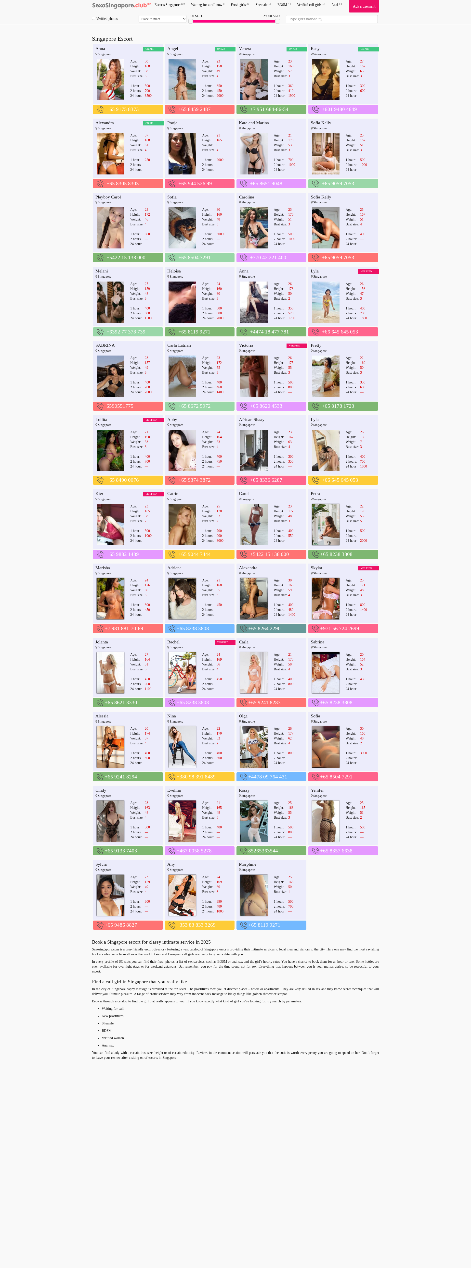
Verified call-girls (311, 4)
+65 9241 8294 (121, 777)
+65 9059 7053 (338, 183)
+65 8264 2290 (264, 628)
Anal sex (108, 1045)
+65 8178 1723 (338, 406)
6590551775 (119, 406)
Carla (244, 642)
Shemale (263, 4)
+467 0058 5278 (194, 851)
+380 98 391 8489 (196, 777)
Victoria (246, 345)
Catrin (172, 493)
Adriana (174, 567)
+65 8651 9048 (266, 183)
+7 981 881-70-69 (124, 628)
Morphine (247, 864)
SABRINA (105, 345)
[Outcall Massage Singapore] (121, 6)
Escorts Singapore (170, 4)
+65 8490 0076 (122, 480)
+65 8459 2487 (194, 109)
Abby (172, 419)
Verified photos (107, 19)
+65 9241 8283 (264, 702)
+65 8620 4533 (266, 406)
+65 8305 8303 (122, 183)
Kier (99, 493)
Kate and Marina (254, 122)
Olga (243, 716)
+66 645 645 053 (340, 332)
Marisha (102, 567)
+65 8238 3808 (336, 554)
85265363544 (263, 851)
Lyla (315, 271)
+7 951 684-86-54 (269, 109)
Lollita (101, 419)
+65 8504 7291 (194, 257)
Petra (315, 493)
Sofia (172, 197)
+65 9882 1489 (122, 554)
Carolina (246, 197)
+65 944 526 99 (195, 183)
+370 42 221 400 (268, 257)
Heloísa (174, 271)
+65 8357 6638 (336, 851)
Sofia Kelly (321, 122)
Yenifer (317, 790)
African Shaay (251, 419)
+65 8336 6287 (266, 480)
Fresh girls (240, 4)
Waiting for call (113, 1008)
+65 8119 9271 (194, 332)
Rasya (316, 48)
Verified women (113, 1038)
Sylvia (101, 864)
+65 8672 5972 (194, 406)
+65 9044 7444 (194, 554)
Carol (244, 493)
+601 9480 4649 (339, 109)
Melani (101, 271)
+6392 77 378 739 (125, 332)
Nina (171, 716)
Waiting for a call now (208, 4)
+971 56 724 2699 (339, 628)
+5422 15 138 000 (125, 257)
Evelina (174, 790)
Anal (336, 4)
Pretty (316, 345)
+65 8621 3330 (121, 702)
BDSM (284, 4)
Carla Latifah (179, 345)
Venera (245, 48)
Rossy (244, 790)
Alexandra (104, 122)
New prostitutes (112, 1016)
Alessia (101, 716)
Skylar (316, 567)
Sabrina (317, 642)
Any (171, 864)
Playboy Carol (108, 197)
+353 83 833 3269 (196, 925)
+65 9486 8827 (121, 925)
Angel (172, 48)
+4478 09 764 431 (267, 777)
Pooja (172, 122)
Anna (100, 48)
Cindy (100, 790)
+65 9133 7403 (121, 851)
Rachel (173, 642)
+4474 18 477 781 (269, 332)
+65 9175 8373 (122, 109)
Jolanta (101, 642)
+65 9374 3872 (194, 480)
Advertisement (364, 6)
